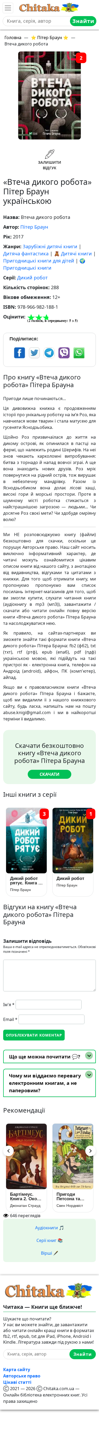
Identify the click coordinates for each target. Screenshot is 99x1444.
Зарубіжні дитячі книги (50, 246)
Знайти (83, 21)
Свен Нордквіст (69, 1205)
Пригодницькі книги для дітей (38, 260)
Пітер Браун (34, 227)
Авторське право (21, 1376)
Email (10, 1019)
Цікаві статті (17, 1382)
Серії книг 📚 (49, 1240)
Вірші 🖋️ (49, 1253)
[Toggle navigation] (8, 8)
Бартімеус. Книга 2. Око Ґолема (23, 1196)
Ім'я (9, 1004)
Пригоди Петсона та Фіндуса (68, 1196)
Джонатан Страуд (25, 1205)
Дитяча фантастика (26, 253)
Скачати (49, 774)
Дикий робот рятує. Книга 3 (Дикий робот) (25, 880)
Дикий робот (32, 277)
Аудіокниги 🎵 (49, 1228)
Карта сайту (16, 1369)
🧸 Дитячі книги (73, 253)
